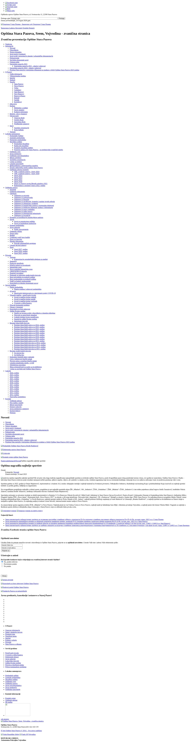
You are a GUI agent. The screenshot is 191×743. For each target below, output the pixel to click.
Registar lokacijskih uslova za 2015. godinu (29, 341)
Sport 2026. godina (21, 251)
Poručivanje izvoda (12, 653)
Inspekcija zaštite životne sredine (25, 319)
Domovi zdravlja (15, 407)
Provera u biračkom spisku (14, 665)
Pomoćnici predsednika (18, 140)
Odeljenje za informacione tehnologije (27, 213)
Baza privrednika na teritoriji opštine (22, 277)
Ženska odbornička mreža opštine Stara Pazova (26, 168)
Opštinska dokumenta (17, 192)
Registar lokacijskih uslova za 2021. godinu (29, 331)
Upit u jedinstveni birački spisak (21, 359)
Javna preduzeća (15, 154)
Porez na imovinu (16, 239)
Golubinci (17, 90)
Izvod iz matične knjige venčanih (25, 301)
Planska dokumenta (16, 241)
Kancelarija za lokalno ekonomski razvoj (24, 283)
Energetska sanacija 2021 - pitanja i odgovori (30, 66)
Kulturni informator (21, 112)
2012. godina (14, 395)
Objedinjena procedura (18, 365)
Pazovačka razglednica (18, 397)
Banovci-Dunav (19, 96)
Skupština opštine (16, 142)
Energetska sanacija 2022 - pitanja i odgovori (25, 68)
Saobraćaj (13, 261)
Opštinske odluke (16, 231)
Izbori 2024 (18, 176)
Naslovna (8, 44)
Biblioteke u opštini (21, 108)
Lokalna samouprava (12, 134)
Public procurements (21, 229)
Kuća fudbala (19, 130)
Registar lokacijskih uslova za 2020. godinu (29, 333)
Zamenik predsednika (17, 138)
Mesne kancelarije (16, 405)
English (26, 28)
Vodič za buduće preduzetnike (20, 281)
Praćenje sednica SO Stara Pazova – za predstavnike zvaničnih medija (38, 150)
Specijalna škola (19, 122)
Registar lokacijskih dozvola (19, 323)
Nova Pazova (19, 86)
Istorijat (12, 78)
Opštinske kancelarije (12, 689)
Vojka (16, 88)
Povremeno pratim (10, 564)
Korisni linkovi (15, 411)
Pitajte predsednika (16, 287)
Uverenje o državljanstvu (23, 303)
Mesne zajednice (15, 158)
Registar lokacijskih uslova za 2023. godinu (29, 327)
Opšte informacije (16, 74)
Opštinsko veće (15, 152)
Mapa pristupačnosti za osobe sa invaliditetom (26, 367)
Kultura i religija (11, 640)
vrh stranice (5, 719)
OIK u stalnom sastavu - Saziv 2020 (26, 174)
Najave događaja (15, 52)
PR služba (8, 702)
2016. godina (14, 387)
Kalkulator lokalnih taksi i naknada (22, 357)
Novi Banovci (19, 94)
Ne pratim (7, 566)
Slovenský (19, 28)
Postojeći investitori (16, 273)
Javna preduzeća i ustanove (19, 409)
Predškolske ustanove (21, 124)
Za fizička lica (19, 355)
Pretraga (61, 18)
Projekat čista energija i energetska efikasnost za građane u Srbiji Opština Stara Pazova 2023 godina (44, 70)
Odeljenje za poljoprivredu (23, 197)
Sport (11, 126)
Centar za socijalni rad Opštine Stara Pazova (25, 369)
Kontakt (8, 399)
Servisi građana (10, 285)
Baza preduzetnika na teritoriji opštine (23, 279)
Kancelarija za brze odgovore (20, 309)
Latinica (12, 28)
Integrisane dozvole (21, 321)
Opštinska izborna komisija (19, 170)
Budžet (12, 235)
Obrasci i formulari (16, 307)
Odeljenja (13, 193)
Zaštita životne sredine (17, 311)
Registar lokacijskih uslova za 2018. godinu (29, 337)
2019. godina (14, 381)
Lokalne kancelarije (16, 164)
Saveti (12, 219)
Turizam (12, 132)
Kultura (12, 106)
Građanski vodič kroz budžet (20, 237)
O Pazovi (8, 72)
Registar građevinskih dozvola (20, 351)
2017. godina (14, 385)
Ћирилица (5, 28)
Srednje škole (19, 120)
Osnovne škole (19, 118)
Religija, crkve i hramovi (18, 114)
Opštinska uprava (11, 188)
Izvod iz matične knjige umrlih (24, 299)
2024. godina (14, 373)
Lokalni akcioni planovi (18, 245)
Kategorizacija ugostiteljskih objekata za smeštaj (31, 259)
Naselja (12, 82)
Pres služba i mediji (16, 403)
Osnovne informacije (12, 630)
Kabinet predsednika (17, 225)
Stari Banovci (19, 92)
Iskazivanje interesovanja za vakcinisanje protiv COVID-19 (35, 293)
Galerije (8, 371)
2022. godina (14, 377)
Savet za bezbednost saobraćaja (25, 223)
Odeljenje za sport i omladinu (24, 209)
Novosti (12, 48)
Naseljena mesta (11, 636)
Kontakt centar (10, 698)
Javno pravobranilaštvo (13, 685)
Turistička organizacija (17, 160)
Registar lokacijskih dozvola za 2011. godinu (29, 349)
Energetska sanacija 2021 (18, 64)
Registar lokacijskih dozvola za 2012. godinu (30, 347)
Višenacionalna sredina (18, 76)
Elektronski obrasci (12, 657)
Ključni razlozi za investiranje (20, 265)
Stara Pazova (18, 84)
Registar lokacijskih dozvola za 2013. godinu (30, 345)
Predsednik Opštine (16, 136)
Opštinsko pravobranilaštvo (19, 156)
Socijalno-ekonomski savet (19, 60)
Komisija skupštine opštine (23, 148)
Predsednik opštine (11, 675)
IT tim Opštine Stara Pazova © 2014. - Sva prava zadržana (21, 731)
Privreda (8, 255)
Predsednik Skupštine (21, 144)
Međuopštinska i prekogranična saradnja (24, 166)
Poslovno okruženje (17, 263)
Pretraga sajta (5, 18)
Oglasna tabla (14, 62)
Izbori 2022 (18, 180)
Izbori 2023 (18, 178)
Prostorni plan (10, 634)
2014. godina (14, 391)
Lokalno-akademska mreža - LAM (22, 363)
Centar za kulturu (16, 162)
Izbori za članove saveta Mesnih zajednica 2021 (30, 184)
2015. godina (14, 389)
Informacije (9, 46)
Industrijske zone (16, 267)
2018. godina (14, 383)
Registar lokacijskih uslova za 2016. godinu (29, 339)
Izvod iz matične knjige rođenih (25, 297)
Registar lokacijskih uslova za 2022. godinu (29, 329)
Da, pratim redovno (10, 562)
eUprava (13, 291)
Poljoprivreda (14, 58)
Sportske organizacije (21, 128)
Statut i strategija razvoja (13, 632)
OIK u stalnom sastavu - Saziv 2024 (26, 172)
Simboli (12, 80)
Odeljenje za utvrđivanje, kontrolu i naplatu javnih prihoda (34, 201)
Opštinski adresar (16, 401)
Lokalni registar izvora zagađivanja (26, 317)
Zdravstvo (13, 104)
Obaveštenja (14, 50)
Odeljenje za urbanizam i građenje (26, 203)
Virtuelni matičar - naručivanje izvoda (23, 295)
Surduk (16, 100)
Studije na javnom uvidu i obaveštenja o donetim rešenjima (34, 313)
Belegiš (16, 98)
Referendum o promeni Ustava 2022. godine (29, 186)
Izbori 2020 (18, 182)
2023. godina (14, 375)
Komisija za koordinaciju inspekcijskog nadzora (26, 217)
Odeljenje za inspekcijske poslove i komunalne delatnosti (34, 205)
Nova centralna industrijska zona (21, 269)
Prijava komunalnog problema (15, 667)
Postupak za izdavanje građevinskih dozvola (25, 275)
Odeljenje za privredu (21, 195)
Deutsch (31, 28)
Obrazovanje (14, 116)
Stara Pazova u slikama (13, 644)
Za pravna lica (19, 353)
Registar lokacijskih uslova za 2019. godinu (29, 335)
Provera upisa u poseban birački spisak (23, 361)
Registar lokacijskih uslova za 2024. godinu (29, 325)
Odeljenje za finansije (21, 199)
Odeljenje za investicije (22, 215)
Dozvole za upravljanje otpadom (25, 315)
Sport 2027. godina (21, 249)
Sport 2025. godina (21, 253)
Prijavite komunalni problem (20, 305)
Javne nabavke (15, 227)
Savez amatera (19, 110)
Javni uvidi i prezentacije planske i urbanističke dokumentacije (31, 56)
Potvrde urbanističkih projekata (25, 243)
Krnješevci (18, 102)
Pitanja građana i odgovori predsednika (27, 289)
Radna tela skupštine (21, 146)
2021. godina (14, 379)
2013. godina (14, 393)
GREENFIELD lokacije (18, 271)
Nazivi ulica (14, 233)
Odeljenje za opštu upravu (23, 211)
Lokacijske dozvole (12, 661)
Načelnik (13, 190)
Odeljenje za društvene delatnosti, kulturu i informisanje (33, 207)
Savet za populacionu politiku (24, 221)
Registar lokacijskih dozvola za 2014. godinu (30, 343)
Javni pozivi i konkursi (18, 54)
